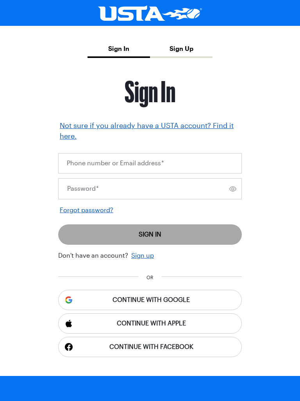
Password (83, 188)
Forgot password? (86, 210)
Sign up (142, 255)
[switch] (232, 189)
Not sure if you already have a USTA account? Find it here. (147, 131)
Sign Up (181, 49)
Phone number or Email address (115, 163)
